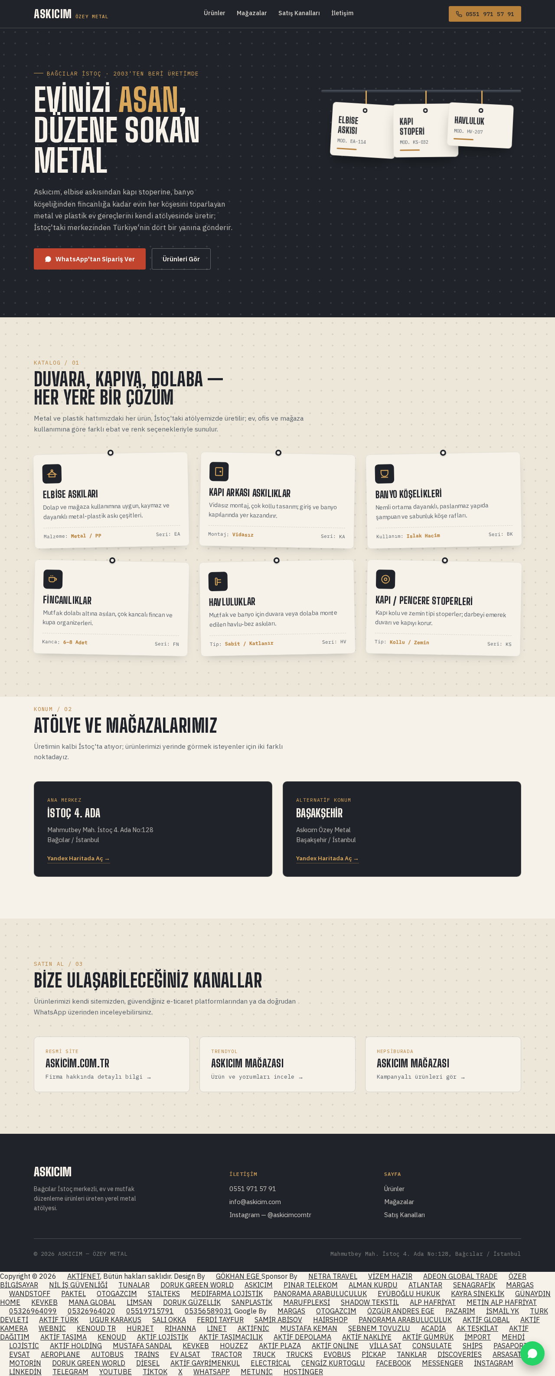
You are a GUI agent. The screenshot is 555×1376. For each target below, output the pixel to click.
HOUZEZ (234, 1345)
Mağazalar (252, 13)
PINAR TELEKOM (311, 1285)
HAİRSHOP (330, 1319)
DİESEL (148, 1363)
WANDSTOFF (29, 1293)
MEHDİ (513, 1337)
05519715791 (150, 1311)
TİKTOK (155, 1371)
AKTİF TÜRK (58, 1319)
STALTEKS (164, 1293)
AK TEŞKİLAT (477, 1328)
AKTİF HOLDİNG (76, 1345)
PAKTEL (73, 1293)
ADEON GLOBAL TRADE (460, 1276)
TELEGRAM (70, 1371)
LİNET (217, 1328)
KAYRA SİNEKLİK (477, 1293)
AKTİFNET (83, 1276)
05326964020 (91, 1311)
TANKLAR (412, 1354)
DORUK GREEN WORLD (197, 1285)
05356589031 (208, 1311)
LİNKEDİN (25, 1371)
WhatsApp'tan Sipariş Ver (95, 259)
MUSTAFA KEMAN (308, 1328)
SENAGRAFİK (474, 1285)
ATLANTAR (425, 1285)
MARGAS (520, 1285)
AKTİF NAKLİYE (367, 1337)
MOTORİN (25, 1363)
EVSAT (19, 1354)
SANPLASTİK (252, 1302)
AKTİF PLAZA (280, 1345)
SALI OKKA (169, 1319)
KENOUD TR (96, 1328)
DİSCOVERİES (459, 1354)
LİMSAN (139, 1302)
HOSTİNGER (303, 1371)
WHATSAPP (211, 1371)
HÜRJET (140, 1328)
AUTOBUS (107, 1354)
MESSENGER (442, 1363)
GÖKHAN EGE (238, 1276)
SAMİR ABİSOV (278, 1319)
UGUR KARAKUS (115, 1319)
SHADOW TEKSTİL (370, 1302)
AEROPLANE (60, 1354)
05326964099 (33, 1311)
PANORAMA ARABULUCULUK (320, 1293)
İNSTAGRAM (493, 1363)
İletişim (342, 13)
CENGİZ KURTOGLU (333, 1363)
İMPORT (477, 1337)
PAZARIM (460, 1311)
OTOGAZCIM (117, 1293)
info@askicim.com (255, 1202)
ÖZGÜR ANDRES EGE (400, 1311)
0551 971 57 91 (252, 1189)
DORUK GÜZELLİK (192, 1302)
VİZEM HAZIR (390, 1276)
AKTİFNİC (253, 1328)
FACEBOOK (393, 1363)
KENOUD (112, 1337)
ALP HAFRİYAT (433, 1302)
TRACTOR (226, 1354)
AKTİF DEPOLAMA (302, 1337)
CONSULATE (432, 1345)
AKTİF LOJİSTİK (162, 1337)
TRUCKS (299, 1354)
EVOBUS (337, 1354)
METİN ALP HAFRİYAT (502, 1302)
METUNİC (257, 1371)
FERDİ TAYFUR (220, 1319)
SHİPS (473, 1345)
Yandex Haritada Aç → (78, 858)
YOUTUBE (115, 1371)
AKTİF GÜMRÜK (428, 1337)
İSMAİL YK (502, 1311)
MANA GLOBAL (92, 1302)
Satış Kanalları (299, 13)
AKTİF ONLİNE (335, 1345)
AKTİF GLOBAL (486, 1319)
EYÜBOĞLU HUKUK (409, 1293)
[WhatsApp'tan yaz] (532, 1353)
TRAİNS (146, 1354)
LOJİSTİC (24, 1345)
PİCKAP (374, 1354)
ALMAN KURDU (373, 1285)
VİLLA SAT (385, 1345)
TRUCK (264, 1354)
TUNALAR (134, 1285)
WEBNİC (52, 1328)
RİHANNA (180, 1328)
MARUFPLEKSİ (306, 1302)
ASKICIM (71, 14)
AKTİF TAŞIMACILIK (231, 1337)
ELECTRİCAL (271, 1363)
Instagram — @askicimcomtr (270, 1215)
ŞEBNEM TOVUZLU (379, 1328)
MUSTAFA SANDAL (142, 1345)
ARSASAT (507, 1354)
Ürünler (214, 13)
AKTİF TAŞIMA (63, 1337)
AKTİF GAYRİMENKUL (205, 1363)
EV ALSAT (185, 1354)
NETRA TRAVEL (332, 1276)
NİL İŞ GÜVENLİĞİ (78, 1285)
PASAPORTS (512, 1345)
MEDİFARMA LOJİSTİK (227, 1293)
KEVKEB (44, 1302)
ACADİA (433, 1328)
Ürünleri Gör (181, 259)
